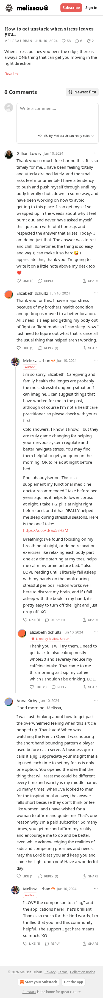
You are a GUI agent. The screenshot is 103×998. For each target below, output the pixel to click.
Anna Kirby (26, 700)
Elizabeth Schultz (32, 293)
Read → (11, 73)
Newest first (85, 92)
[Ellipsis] (95, 153)
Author (30, 367)
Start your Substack (41, 982)
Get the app (73, 982)
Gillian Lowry (28, 153)
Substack (29, 991)
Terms (63, 972)
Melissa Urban (18, 41)
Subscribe (71, 7)
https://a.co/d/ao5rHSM (45, 530)
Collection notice (82, 972)
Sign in (91, 7)
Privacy (49, 972)
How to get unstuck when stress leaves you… (49, 31)
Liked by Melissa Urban (52, 638)
